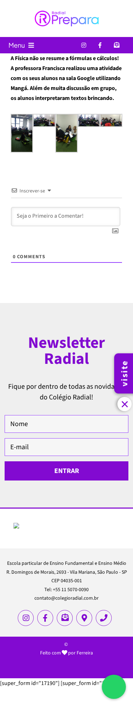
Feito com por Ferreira (66, 653)
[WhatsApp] (114, 687)
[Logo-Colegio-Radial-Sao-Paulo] (66, 526)
